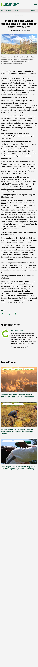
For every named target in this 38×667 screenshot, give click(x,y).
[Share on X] (9, 314)
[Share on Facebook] (15, 314)
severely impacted (12, 118)
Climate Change (7, 369)
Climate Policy (18, 369)
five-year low (16, 76)
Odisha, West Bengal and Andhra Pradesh (16, 189)
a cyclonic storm (29, 179)
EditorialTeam (15, 31)
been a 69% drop (25, 284)
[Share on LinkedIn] (2, 314)
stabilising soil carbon (18, 240)
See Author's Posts (19, 347)
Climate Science (19, 15)
